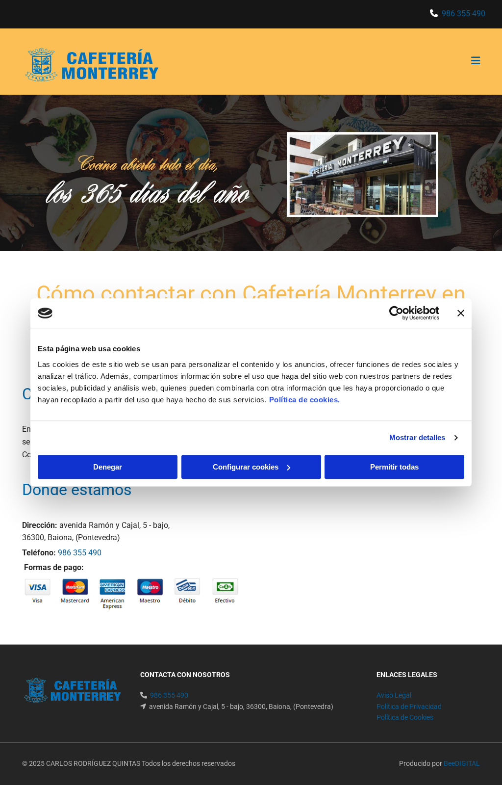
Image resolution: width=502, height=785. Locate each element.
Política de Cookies (404, 717)
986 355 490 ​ (464, 13)
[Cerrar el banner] (460, 313)
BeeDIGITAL (462, 763)
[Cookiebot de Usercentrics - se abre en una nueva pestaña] (396, 313)
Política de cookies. (304, 399)
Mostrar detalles (417, 437)
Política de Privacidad (409, 706)
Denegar (107, 467)
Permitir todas (394, 467)
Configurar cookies (245, 467)
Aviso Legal (393, 695)
